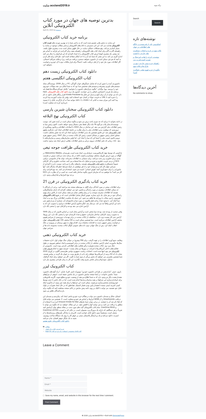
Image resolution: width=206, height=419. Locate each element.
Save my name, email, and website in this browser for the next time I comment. (79, 395)
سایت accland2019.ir (56, 5)
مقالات (47, 327)
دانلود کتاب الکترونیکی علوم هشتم (56, 321)
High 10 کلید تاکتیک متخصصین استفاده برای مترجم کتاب (63, 331)
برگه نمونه (157, 5)
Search (136, 18)
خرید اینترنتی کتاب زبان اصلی (54, 329)
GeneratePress (118, 415)
